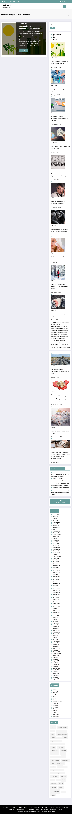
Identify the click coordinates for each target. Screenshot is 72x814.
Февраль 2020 (56, 645)
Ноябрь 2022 (56, 592)
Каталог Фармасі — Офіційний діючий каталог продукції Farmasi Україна (60, 492)
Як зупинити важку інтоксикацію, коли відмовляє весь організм (60, 480)
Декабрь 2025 (56, 529)
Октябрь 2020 (56, 634)
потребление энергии (32, 33)
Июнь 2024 (56, 562)
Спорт (54, 712)
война (58, 326)
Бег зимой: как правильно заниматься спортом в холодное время (59, 286)
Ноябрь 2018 (56, 670)
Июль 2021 (55, 617)
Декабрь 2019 (56, 648)
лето (59, 336)
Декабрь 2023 (56, 572)
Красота (55, 694)
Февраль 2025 (56, 547)
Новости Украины (57, 702)
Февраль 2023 (56, 587)
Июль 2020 (56, 636)
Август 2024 (56, 558)
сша (52, 344)
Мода (54, 696)
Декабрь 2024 (56, 551)
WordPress (33, 811)
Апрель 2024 (56, 565)
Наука (54, 698)
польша (57, 340)
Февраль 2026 (56, 526)
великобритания (55, 325)
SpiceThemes (51, 811)
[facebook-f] (61, 1)
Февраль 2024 (57, 569)
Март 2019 (55, 663)
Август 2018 (56, 673)
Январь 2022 (56, 608)
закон (67, 328)
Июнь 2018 (55, 675)
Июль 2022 (56, 598)
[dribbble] (64, 1)
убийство (53, 347)
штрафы (32, 35)
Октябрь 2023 (56, 576)
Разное (53, 366)
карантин (65, 332)
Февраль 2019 (56, 664)
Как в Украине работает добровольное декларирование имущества (59, 118)
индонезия (53, 332)
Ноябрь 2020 (56, 632)
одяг (60, 338)
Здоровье (53, 198)
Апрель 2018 (56, 679)
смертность (60, 342)
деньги (65, 326)
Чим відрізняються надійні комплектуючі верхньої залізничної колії (60, 371)
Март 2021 (55, 625)
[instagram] (66, 1)
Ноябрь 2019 (56, 650)
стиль (67, 342)
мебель (53, 338)
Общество (55, 703)
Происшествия (57, 707)
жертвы (56, 328)
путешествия (54, 342)
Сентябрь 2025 (57, 535)
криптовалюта (54, 336)
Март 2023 (55, 585)
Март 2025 (56, 545)
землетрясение (64, 330)
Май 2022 (55, 601)
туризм (65, 344)
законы (38, 31)
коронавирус (63, 334)
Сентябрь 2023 (57, 578)
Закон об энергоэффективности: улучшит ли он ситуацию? (30, 26)
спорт (64, 342)
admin (22, 31)
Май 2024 (55, 563)
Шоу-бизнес (56, 714)
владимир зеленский (62, 734)
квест (55, 334)
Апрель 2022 (56, 603)
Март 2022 (55, 605)
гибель (61, 326)
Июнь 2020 (56, 637)
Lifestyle (55, 689)
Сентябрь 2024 (57, 556)
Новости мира (56, 700)
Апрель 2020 (56, 641)
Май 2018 (55, 677)
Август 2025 (56, 536)
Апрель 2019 (56, 661)
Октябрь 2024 (56, 554)
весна (61, 324)
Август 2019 (56, 655)
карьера (52, 334)
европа (52, 328)
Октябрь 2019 (56, 652)
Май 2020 (55, 639)
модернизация (22, 33)
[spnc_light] (70, 6)
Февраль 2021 (56, 626)
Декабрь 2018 (56, 668)
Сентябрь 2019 (57, 654)
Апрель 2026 (56, 522)
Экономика (54, 57)
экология (36, 35)
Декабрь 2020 (56, 630)
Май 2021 (55, 621)
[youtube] (68, 1)
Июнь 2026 (56, 518)
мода (57, 338)
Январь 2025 (56, 549)
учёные (64, 347)
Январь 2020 (56, 646)
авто (55, 322)
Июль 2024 (56, 560)
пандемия (63, 338)
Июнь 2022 (56, 599)
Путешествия (56, 709)
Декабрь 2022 (56, 590)
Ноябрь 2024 (56, 553)
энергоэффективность (24, 36)
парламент (53, 340)
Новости (36, 807)
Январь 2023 (56, 589)
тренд (61, 344)
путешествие (63, 340)
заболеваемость (61, 328)
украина (27, 35)
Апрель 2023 (56, 583)
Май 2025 (55, 542)
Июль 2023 (56, 580)
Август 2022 (56, 596)
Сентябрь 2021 (57, 614)
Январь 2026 (56, 527)
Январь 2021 (56, 628)
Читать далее (24, 50)
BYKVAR (6, 5)
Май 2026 (55, 520)
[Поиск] (67, 6)
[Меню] (64, 6)
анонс (67, 322)
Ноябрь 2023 (56, 574)
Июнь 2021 (55, 619)
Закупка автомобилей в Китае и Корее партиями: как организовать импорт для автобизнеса (60, 474)
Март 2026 (56, 524)
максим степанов (64, 336)
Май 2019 (55, 659)
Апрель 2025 (56, 544)
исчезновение (59, 332)
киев (58, 334)
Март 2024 (56, 567)
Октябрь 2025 (56, 533)
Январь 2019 (56, 666)
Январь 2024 (56, 571)
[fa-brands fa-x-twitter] (62, 1)
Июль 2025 (56, 538)
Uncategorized (57, 691)
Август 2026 (56, 515)
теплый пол (56, 344)
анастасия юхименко (61, 322)
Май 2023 (55, 581)
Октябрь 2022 (56, 594)
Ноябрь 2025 (56, 531)
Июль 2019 (55, 657)
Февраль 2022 (56, 607)
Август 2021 (56, 616)
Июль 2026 (56, 517)
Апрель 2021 (56, 623)
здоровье (58, 330)
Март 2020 (56, 643)
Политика (55, 705)
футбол (68, 347)
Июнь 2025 (56, 540)
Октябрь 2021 (56, 612)
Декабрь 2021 (56, 610)
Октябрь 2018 (56, 672)
